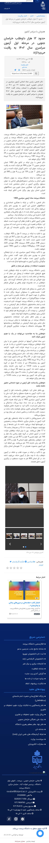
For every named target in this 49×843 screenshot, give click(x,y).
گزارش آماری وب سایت (34, 673)
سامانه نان (39, 729)
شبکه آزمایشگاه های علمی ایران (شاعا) (28, 734)
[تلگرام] (22, 819)
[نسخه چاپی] (19, 70)
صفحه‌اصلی (41, 15)
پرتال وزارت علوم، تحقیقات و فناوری (29, 714)
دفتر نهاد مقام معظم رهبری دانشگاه (29, 724)
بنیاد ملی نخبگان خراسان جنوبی (31, 719)
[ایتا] (9, 819)
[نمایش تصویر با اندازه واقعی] (24, 117)
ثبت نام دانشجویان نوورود (33, 653)
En (20, 2)
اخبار (31, 15)
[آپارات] (16, 819)
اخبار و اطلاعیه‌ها (11, 2)
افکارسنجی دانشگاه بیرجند (33, 644)
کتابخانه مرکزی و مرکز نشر (33, 663)
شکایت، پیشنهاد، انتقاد (34, 683)
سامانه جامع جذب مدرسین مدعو (30, 648)
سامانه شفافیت (38, 668)
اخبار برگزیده (22, 15)
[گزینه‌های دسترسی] (40, 833)
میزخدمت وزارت (37, 739)
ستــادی (24, 67)
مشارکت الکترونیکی (36, 744)
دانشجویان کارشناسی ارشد (33, 658)
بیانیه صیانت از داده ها (34, 678)
